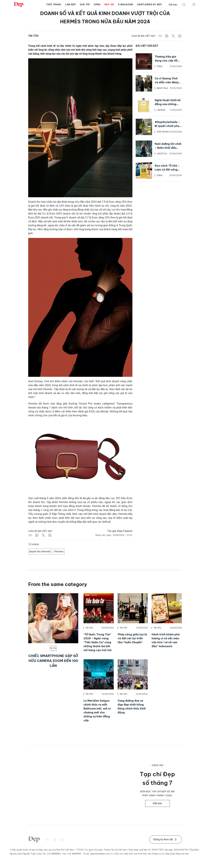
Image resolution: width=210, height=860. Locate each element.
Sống (97, 4)
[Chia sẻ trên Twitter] (173, 36)
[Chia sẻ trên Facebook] (160, 36)
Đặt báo (173, 4)
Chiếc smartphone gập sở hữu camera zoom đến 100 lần (53, 661)
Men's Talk (162, 88)
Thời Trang (53, 4)
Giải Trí (85, 4)
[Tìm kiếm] (184, 5)
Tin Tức (33, 35)
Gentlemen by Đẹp (149, 4)
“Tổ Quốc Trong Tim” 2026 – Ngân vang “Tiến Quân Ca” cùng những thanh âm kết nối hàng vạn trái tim (98, 642)
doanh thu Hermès (40, 551)
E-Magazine (125, 4)
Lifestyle (162, 154)
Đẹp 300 (109, 4)
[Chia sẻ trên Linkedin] (180, 36)
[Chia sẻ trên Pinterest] (167, 36)
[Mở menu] (194, 4)
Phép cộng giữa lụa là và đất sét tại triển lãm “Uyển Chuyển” (132, 638)
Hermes (58, 551)
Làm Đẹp (70, 4)
